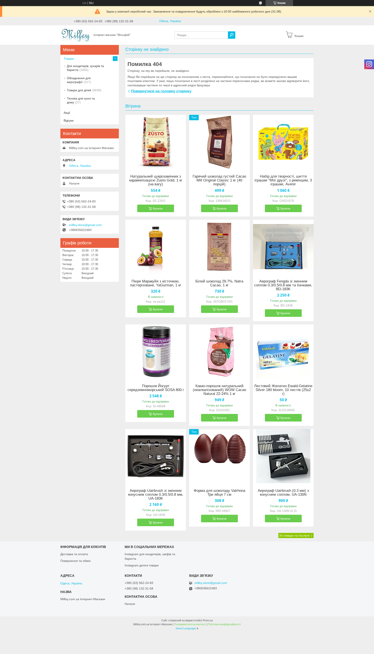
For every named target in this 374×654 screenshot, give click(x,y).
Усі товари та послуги (294, 535)
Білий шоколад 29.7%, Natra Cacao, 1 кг (219, 283)
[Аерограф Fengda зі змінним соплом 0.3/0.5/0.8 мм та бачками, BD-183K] (283, 247)
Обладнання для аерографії (79, 80)
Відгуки (69, 120)
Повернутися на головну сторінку (161, 91)
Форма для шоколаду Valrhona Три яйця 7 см (219, 493)
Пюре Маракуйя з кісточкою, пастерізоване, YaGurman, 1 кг (155, 283)
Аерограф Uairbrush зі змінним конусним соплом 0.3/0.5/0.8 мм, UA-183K (155, 494)
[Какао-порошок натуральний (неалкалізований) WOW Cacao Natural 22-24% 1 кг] (219, 351)
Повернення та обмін (75, 561)
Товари (69, 58)
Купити (158, 208)
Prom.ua (208, 620)
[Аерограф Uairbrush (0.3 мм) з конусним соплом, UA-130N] (283, 456)
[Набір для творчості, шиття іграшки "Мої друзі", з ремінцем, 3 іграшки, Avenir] (283, 142)
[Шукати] (231, 35)
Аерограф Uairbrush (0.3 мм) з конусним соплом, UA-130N (283, 493)
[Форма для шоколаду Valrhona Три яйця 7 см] (219, 456)
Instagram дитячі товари (142, 565)
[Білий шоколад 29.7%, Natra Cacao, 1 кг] (219, 247)
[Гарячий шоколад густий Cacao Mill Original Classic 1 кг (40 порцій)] (219, 142)
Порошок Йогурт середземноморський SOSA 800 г (155, 388)
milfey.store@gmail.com (85, 225)
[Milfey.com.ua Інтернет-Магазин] (75, 35)
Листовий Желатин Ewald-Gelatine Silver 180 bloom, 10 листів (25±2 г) (283, 390)
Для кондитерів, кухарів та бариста (85, 68)
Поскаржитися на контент (190, 624)
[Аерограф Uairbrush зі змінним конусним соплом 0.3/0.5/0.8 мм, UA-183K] (155, 456)
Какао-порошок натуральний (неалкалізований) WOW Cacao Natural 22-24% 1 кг (219, 390)
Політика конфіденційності (224, 624)
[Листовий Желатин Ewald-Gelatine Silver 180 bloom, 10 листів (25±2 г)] (283, 351)
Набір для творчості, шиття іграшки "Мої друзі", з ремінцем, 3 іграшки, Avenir (283, 180)
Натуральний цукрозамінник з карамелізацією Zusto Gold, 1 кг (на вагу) (155, 180)
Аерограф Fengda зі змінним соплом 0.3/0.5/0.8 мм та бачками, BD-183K (283, 285)
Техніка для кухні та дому (81, 100)
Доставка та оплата (74, 554)
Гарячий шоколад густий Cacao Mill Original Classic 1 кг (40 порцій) (219, 180)
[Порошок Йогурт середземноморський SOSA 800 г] (155, 351)
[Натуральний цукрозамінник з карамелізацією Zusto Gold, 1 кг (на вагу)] (155, 142)
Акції (67, 112)
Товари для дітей (79, 90)
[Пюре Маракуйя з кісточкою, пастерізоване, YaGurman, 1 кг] (155, 247)
